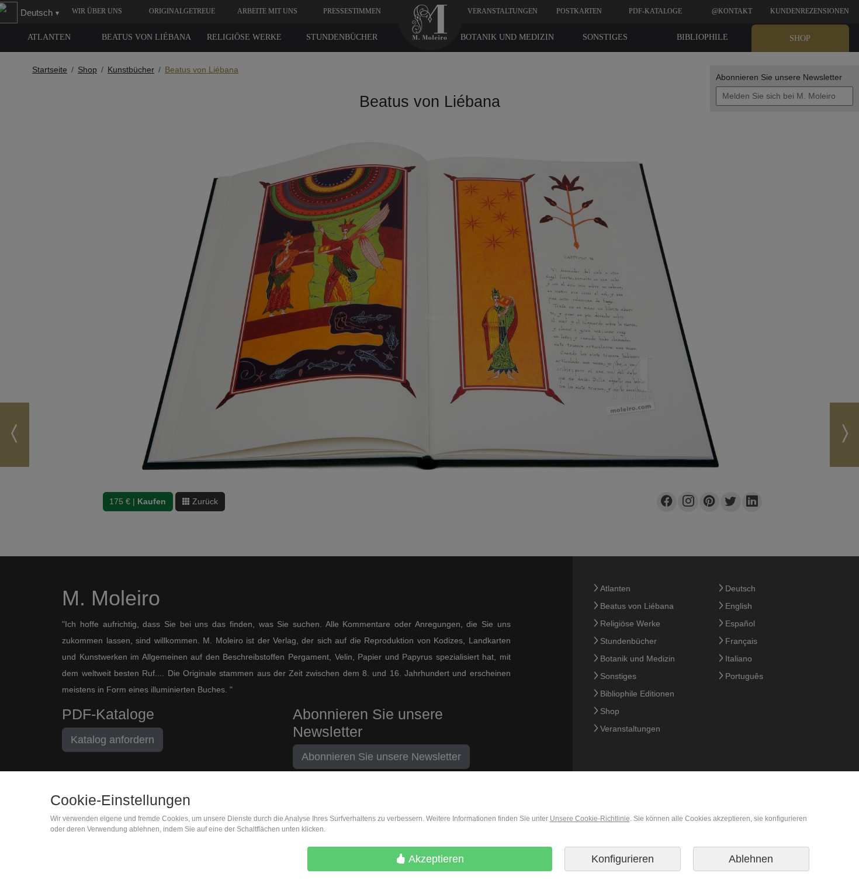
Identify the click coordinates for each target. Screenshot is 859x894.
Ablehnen (751, 859)
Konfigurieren (622, 859)
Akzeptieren (435, 859)
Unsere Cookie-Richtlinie (590, 819)
